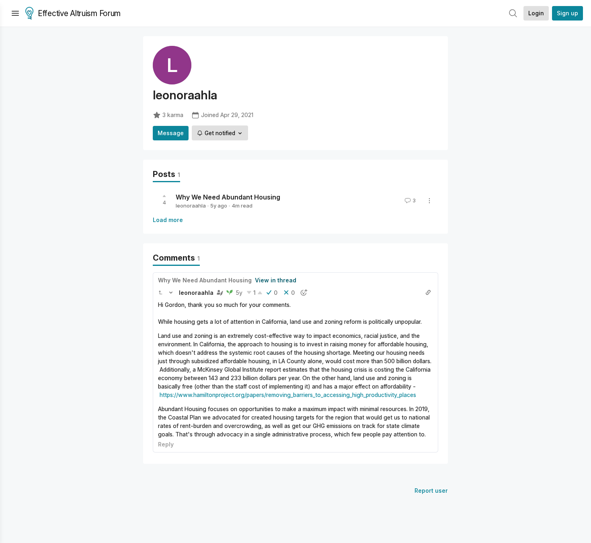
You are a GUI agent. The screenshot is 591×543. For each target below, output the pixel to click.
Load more (168, 219)
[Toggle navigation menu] (15, 13)
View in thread (275, 280)
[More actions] (429, 201)
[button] (160, 292)
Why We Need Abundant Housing (228, 197)
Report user (431, 490)
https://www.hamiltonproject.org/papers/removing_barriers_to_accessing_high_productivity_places (288, 394)
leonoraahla (191, 205)
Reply (166, 444)
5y (239, 292)
